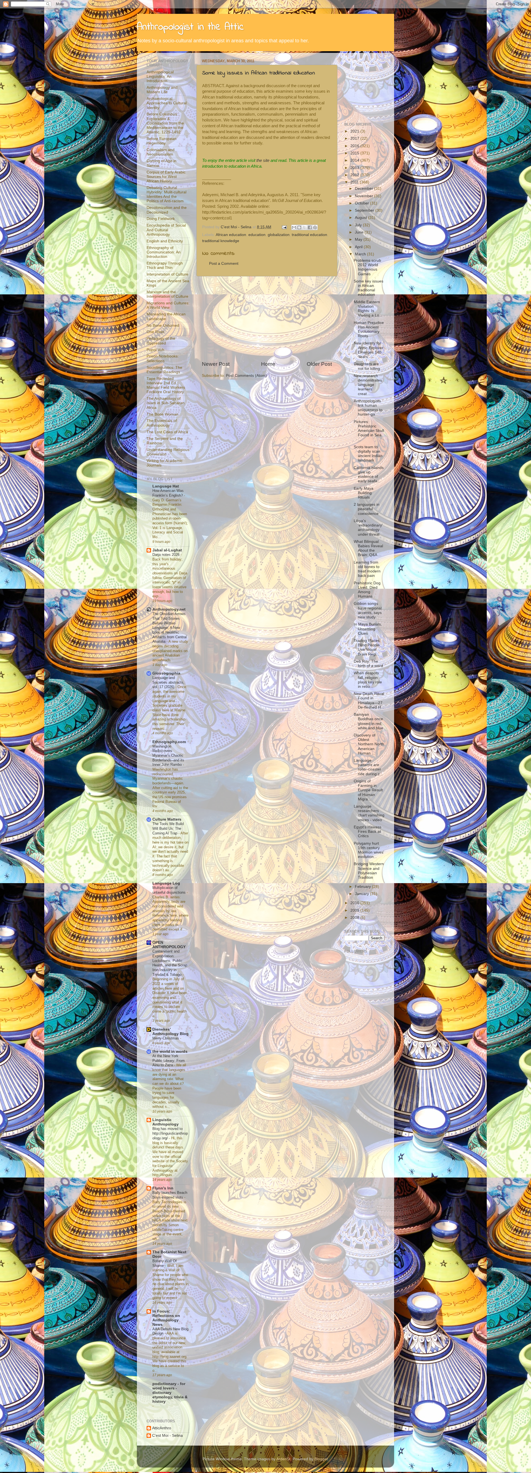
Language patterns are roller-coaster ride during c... (368, 767)
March (361, 254)
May (359, 239)
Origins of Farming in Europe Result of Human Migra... (368, 790)
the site (262, 160)
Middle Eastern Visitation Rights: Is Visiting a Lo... (368, 309)
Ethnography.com (169, 742)
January (362, 894)
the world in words (170, 1051)
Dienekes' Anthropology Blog (170, 1031)
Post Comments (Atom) (246, 376)
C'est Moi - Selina (167, 1435)
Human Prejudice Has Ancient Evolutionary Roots (369, 329)
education (257, 235)
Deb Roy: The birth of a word (368, 663)
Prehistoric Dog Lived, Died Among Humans (367, 590)
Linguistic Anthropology (165, 1122)
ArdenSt (283, 1459)
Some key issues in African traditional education (258, 73)
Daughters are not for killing (367, 366)
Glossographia (166, 673)
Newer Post (216, 364)
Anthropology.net (169, 609)
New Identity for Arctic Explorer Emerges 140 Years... (368, 350)
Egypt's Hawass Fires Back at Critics (367, 831)
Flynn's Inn (162, 1188)
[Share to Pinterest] (315, 227)
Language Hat (165, 486)
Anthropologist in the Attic (190, 27)
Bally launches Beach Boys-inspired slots (169, 1195)
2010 (355, 903)
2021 (355, 131)
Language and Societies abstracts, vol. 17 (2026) (168, 682)
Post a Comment (223, 263)
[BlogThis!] (299, 227)
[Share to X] (304, 227)
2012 (355, 175)
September (365, 210)
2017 (355, 138)
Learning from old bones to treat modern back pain (367, 569)
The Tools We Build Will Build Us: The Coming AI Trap (168, 828)
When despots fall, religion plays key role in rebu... (368, 680)
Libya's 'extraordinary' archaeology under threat (368, 527)
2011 (355, 182)
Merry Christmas (166, 1038)
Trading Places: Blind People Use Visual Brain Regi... (367, 647)
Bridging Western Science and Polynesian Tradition (369, 871)
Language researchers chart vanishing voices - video (369, 813)
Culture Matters (166, 819)
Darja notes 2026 (166, 555)
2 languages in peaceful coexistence (366, 508)
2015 (355, 153)
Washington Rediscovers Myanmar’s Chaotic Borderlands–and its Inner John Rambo (168, 755)
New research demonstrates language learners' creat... (368, 385)
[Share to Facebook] (310, 227)
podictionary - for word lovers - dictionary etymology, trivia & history (170, 1393)
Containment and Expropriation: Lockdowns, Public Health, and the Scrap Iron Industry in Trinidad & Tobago (169, 962)
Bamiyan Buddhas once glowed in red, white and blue (368, 721)
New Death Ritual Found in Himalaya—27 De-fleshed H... (369, 700)
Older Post (319, 364)
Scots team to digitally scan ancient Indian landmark (368, 454)
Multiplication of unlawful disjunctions (169, 890)
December (364, 188)
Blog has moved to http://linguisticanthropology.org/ (170, 1133)
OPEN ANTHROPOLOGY (169, 944)
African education (231, 235)
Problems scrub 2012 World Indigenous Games (367, 267)
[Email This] (294, 227)
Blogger (321, 1459)
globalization (279, 235)
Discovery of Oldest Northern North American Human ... (369, 744)
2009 (355, 910)
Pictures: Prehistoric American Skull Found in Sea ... (369, 431)
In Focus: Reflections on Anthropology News (166, 1318)
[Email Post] (284, 227)
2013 (355, 168)
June (360, 232)
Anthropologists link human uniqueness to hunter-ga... (368, 408)
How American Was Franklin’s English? (168, 493)
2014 (355, 160)
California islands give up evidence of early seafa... (369, 474)
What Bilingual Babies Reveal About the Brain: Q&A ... (368, 548)
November (364, 196)
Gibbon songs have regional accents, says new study (368, 610)
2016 (355, 146)
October (362, 203)
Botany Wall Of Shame (164, 1263)
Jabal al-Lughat (167, 550)
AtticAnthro (161, 1428)
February (363, 887)
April (359, 247)
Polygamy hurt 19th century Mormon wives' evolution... (369, 850)
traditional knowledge (220, 241)
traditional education (309, 235)
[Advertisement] (266, 318)
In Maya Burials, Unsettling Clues (368, 628)
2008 (355, 918)
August (361, 218)
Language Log (166, 883)
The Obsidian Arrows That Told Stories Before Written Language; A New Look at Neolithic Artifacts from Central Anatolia (169, 628)
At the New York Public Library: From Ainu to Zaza (168, 1060)
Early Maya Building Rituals (363, 492)
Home (268, 364)
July (359, 225)
